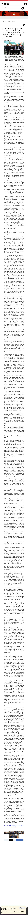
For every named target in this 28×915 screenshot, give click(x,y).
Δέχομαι (22, 908)
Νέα (9, 21)
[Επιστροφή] (3, 28)
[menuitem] (2, 4)
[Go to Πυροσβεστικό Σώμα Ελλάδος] (14, 13)
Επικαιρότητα (4, 21)
